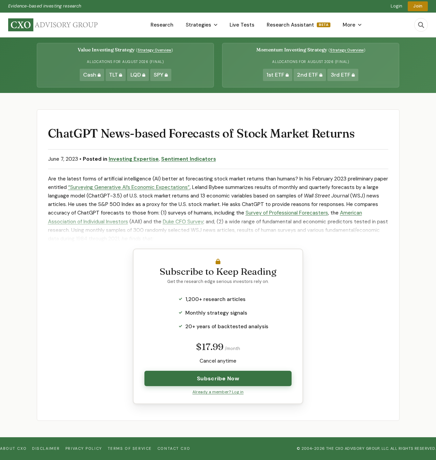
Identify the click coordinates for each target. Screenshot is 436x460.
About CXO (13, 448)
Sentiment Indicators (188, 159)
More (349, 24)
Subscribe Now (218, 378)
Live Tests (242, 24)
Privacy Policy (83, 448)
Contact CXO (173, 448)
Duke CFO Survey (183, 221)
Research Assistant (297, 24)
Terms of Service (130, 448)
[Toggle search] (421, 25)
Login (397, 6)
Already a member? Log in (218, 392)
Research (162, 24)
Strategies (198, 24)
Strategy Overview (154, 50)
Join (417, 6)
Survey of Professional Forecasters (287, 212)
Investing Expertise (134, 159)
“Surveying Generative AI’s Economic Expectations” (129, 187)
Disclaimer (46, 448)
